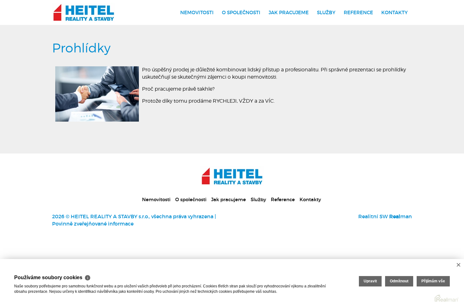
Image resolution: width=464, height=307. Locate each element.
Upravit (370, 281)
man (400, 216)
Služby (326, 12)
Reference (358, 12)
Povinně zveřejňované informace (93, 223)
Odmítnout (399, 281)
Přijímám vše (433, 281)
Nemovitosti (197, 12)
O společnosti (241, 12)
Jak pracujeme (289, 12)
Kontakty (394, 12)
